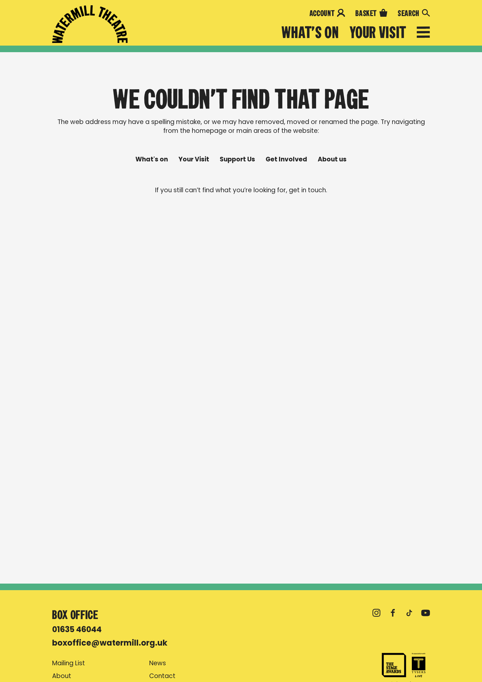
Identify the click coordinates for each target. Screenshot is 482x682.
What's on (310, 32)
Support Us (237, 159)
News (157, 663)
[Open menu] (423, 33)
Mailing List (68, 663)
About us (332, 159)
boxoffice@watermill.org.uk (109, 642)
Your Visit (378, 32)
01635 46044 (77, 629)
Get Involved (286, 159)
